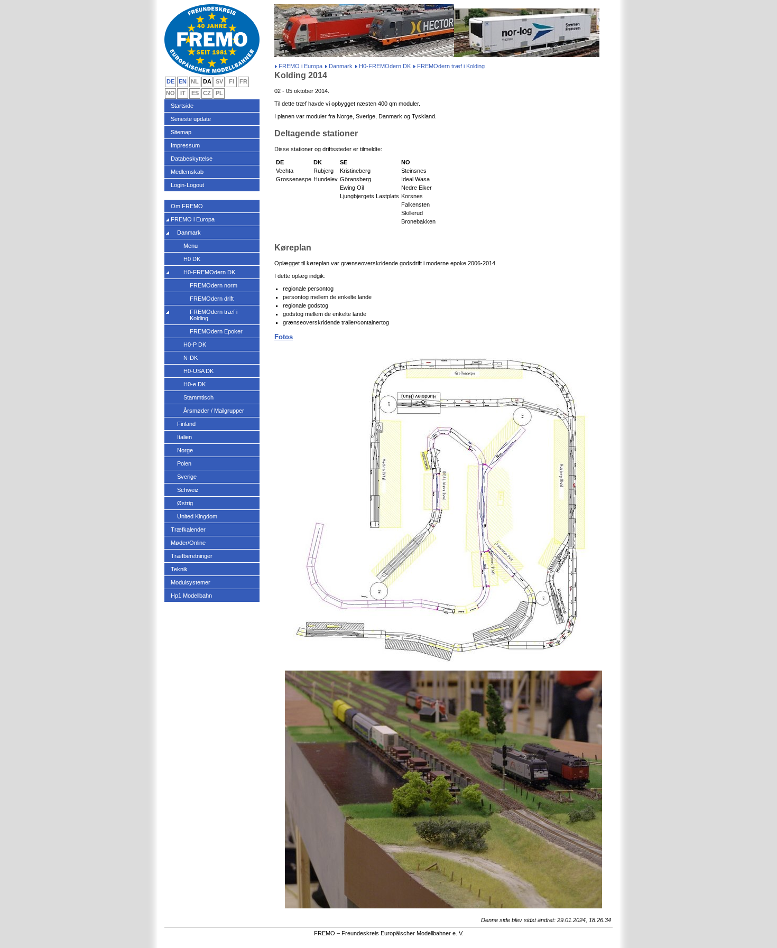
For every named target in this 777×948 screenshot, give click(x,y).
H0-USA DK (198, 371)
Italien (184, 437)
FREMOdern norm (213, 285)
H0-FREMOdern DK (385, 66)
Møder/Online (188, 543)
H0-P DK (194, 344)
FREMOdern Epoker (216, 331)
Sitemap (181, 132)
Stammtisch (198, 397)
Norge (185, 450)
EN (183, 81)
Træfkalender (188, 529)
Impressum (185, 145)
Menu (190, 246)
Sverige (187, 476)
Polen (184, 463)
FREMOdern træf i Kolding (213, 315)
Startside (182, 106)
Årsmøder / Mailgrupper (213, 410)
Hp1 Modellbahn (191, 595)
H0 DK (191, 259)
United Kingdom (197, 516)
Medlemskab (187, 172)
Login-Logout (187, 185)
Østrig (185, 503)
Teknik (179, 569)
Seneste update (191, 119)
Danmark (341, 66)
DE (170, 81)
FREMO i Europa (300, 66)
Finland (186, 424)
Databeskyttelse (191, 158)
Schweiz (188, 490)
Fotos (283, 337)
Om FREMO (187, 206)
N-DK (190, 358)
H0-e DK (194, 384)
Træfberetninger (191, 556)
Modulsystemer (190, 582)
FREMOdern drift (212, 298)
